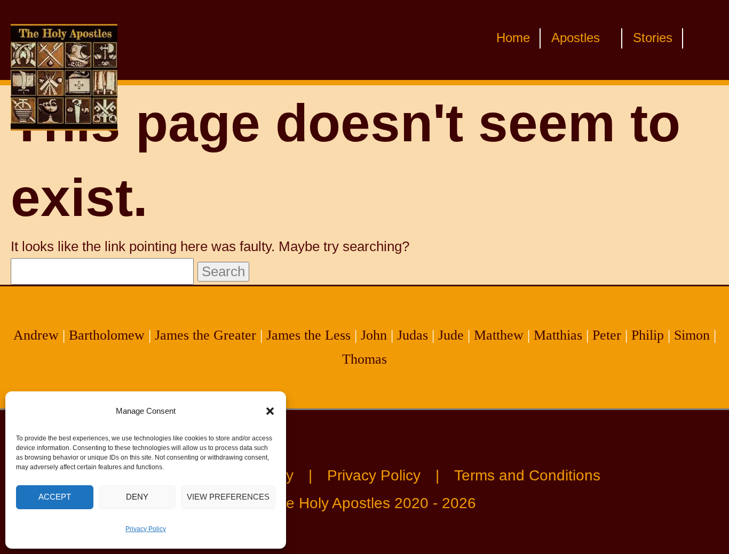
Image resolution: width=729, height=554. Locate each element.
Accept (54, 496)
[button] (270, 411)
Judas (412, 335)
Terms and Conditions (527, 475)
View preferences (228, 496)
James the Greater (205, 335)
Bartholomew (107, 335)
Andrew (36, 335)
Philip (647, 335)
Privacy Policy (145, 529)
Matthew (499, 335)
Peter (606, 335)
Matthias (558, 335)
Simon (692, 335)
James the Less (308, 335)
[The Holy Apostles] (64, 39)
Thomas (364, 359)
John (374, 335)
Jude (451, 335)
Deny (137, 496)
